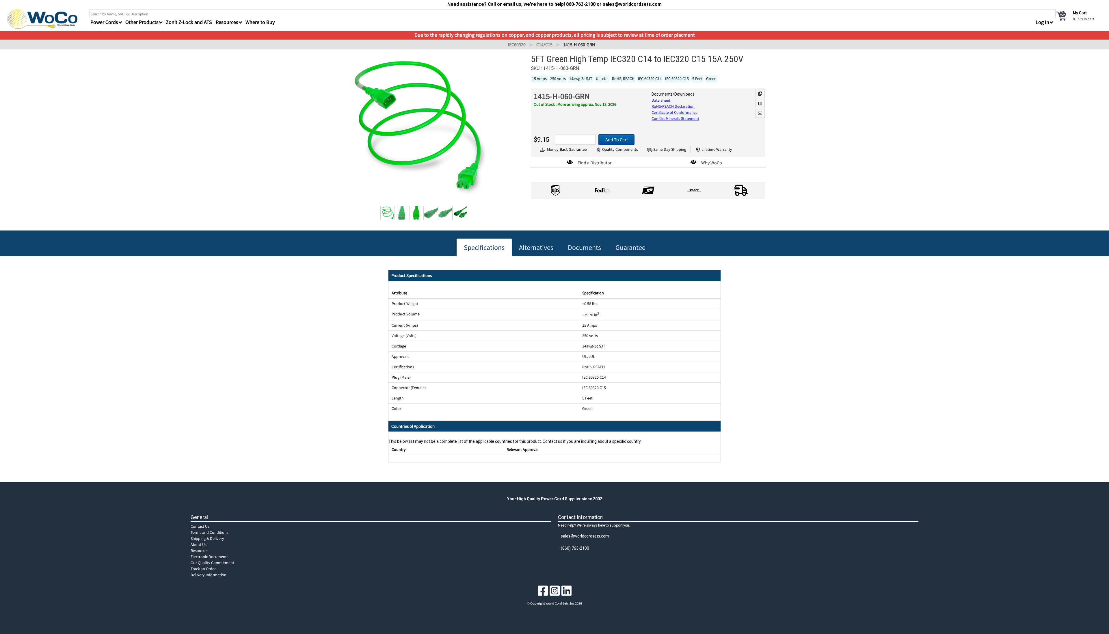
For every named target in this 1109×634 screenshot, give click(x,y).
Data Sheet (661, 100)
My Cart (1080, 12)
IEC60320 (517, 44)
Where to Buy (260, 22)
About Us (198, 544)
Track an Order (203, 568)
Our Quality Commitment (212, 562)
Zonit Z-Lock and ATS (189, 22)
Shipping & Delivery (207, 538)
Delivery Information (208, 574)
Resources (199, 550)
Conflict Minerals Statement (675, 118)
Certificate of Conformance (674, 112)
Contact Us (200, 526)
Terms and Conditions (209, 532)
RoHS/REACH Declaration (673, 106)
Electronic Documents (209, 556)
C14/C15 (544, 44)
